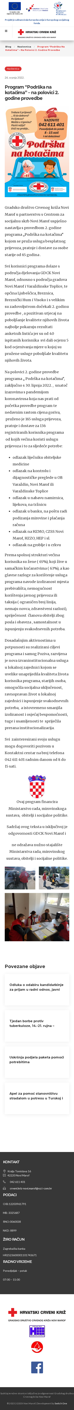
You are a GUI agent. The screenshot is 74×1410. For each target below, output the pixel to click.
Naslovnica (13, 68)
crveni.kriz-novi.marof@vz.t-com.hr (31, 1188)
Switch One (61, 1403)
